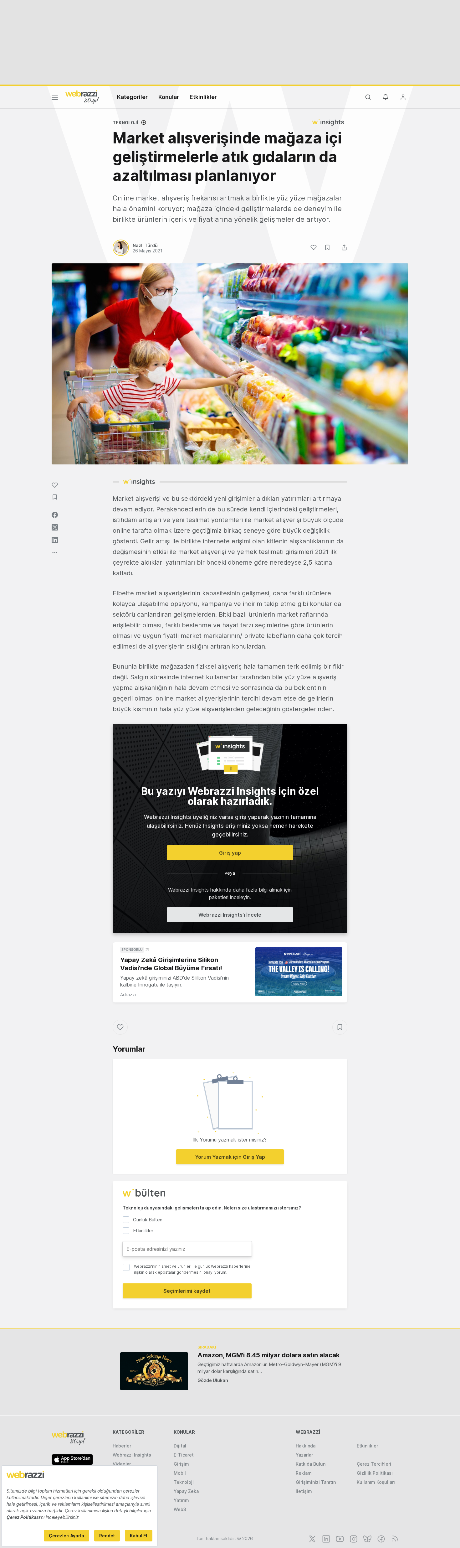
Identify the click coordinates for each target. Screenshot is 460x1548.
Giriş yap (230, 853)
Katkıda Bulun (310, 1464)
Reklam (304, 1473)
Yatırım (181, 1500)
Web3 (180, 1509)
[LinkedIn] (325, 1538)
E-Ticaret (184, 1454)
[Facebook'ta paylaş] (55, 515)
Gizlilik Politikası (375, 1473)
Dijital (180, 1445)
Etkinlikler (203, 97)
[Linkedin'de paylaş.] (55, 540)
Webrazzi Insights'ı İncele (229, 915)
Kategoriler (132, 97)
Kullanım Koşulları (376, 1482)
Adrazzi (128, 994)
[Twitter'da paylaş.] (55, 527)
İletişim (304, 1491)
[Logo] (82, 97)
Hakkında (305, 1445)
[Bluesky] (367, 1538)
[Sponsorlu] (298, 972)
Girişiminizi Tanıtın (316, 1482)
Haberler (122, 1445)
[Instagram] (353, 1538)
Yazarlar (304, 1454)
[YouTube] (339, 1538)
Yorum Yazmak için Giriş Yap (230, 1157)
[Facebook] (380, 1538)
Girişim (181, 1464)
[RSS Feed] (394, 1538)
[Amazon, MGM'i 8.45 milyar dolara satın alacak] (154, 1371)
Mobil (180, 1473)
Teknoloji (125, 122)
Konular (168, 97)
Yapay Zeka (186, 1491)
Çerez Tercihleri (374, 1464)
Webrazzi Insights (132, 1454)
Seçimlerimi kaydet (187, 1291)
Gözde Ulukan (212, 1380)
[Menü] (55, 99)
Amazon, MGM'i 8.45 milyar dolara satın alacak (268, 1355)
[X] (311, 1538)
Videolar (122, 1464)
